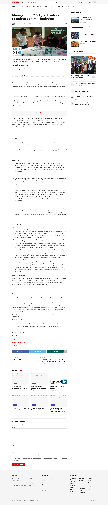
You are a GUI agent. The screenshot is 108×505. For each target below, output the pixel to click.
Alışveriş (52, 6)
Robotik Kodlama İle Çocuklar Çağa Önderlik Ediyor (28, 72)
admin (20, 23)
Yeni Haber (91, 493)
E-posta (14, 452)
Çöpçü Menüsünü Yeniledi (88, 41)
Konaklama (82, 492)
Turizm (67, 6)
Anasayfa (15, 6)
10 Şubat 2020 (35, 391)
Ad (13, 445)
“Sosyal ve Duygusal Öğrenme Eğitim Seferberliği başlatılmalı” (57, 409)
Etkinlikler (28, 6)
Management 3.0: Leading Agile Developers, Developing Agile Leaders (38, 305)
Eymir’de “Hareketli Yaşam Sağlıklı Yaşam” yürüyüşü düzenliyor (87, 19)
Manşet (90, 478)
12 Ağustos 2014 (75, 29)
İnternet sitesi (45, 452)
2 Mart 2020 (15, 391)
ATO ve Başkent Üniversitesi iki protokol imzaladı (27, 69)
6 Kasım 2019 (53, 413)
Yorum (14, 427)
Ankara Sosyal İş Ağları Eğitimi (22, 75)
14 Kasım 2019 (35, 411)
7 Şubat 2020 (54, 390)
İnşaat (80, 490)
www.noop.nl (33, 302)
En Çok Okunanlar (82, 481)
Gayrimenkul (44, 6)
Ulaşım (90, 484)
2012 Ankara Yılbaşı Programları (72, 480)
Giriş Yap (79, 2)
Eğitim (72, 6)
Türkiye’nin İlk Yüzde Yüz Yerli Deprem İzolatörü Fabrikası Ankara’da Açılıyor (84, 103)
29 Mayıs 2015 (84, 22)
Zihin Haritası (44, 491)
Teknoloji (60, 6)
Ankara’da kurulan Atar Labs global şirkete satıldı (53, 487)
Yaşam (21, 6)
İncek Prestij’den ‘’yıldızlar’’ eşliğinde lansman (80, 76)
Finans (80, 486)
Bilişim (71, 487)
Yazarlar (90, 491)
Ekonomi (36, 6)
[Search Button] (56, 2)
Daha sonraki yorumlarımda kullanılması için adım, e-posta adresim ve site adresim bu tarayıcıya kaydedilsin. (40, 459)
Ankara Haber (73, 485)
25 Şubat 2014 (84, 43)
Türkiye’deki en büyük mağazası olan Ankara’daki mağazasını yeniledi (84, 90)
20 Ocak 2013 (27, 23)
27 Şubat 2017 (84, 38)
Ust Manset (91, 486)
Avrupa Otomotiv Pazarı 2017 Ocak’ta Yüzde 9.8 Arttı (87, 34)
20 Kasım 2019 (16, 411)
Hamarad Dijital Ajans (28, 500)
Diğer (71, 489)
